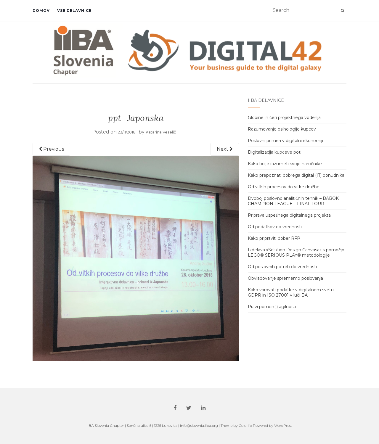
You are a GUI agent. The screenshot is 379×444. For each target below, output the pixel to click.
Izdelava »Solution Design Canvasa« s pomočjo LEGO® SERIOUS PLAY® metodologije (296, 252)
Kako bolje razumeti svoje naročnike (285, 163)
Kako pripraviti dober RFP (274, 238)
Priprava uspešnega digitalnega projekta (289, 215)
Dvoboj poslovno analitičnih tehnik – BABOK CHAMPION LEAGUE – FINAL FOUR (293, 201)
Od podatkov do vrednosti (275, 226)
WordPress (283, 425)
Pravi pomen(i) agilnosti (272, 306)
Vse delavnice (74, 10)
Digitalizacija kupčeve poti (274, 152)
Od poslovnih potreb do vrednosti (282, 266)
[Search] (342, 10)
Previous (53, 149)
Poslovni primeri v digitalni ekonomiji (285, 140)
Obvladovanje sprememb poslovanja (285, 278)
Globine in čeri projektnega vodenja (284, 117)
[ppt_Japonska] (136, 258)
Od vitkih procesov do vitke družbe (283, 186)
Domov (41, 10)
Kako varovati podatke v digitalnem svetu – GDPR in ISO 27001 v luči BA (292, 292)
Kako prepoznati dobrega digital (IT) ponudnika (296, 175)
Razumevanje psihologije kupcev (282, 129)
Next (223, 149)
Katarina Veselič (161, 132)
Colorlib (245, 425)
